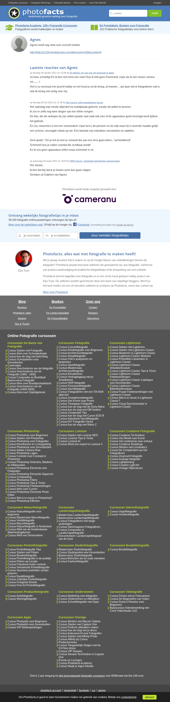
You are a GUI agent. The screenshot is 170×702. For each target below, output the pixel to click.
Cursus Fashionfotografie (73, 561)
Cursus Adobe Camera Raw (24, 450)
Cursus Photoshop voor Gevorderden (29, 447)
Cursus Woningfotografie (22, 598)
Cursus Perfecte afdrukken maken (78, 627)
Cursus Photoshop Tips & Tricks (26, 483)
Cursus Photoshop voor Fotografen (28, 441)
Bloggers (93, 312)
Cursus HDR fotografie (72, 382)
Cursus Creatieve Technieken (127, 435)
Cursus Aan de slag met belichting (27, 356)
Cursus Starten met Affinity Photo (78, 636)
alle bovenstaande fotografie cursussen (82, 675)
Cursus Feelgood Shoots (22, 582)
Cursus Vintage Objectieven (126, 468)
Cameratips (14, 365)
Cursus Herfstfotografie (21, 520)
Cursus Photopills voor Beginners (27, 621)
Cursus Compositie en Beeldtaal (26, 377)
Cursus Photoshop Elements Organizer (30, 474)
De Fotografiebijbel (57, 318)
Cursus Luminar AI (69, 441)
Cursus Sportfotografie (72, 365)
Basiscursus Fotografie (21, 380)
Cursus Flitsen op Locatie (22, 561)
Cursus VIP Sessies (70, 651)
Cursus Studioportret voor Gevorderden (82, 552)
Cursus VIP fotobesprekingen (24, 627)
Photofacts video (22, 312)
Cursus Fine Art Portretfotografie (26, 585)
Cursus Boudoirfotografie (22, 555)
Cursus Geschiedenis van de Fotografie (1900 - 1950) (24, 373)
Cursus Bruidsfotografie (123, 549)
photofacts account (51, 690)
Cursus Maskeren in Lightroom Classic (132, 353)
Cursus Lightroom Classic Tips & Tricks (133, 370)
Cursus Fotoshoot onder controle (26, 564)
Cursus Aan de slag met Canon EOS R (81, 415)
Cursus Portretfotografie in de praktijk (29, 558)
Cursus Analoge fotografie (125, 459)
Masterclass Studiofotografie (75, 549)
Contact (93, 307)
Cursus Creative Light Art (124, 465)
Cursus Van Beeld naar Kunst (127, 438)
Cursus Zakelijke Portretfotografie (27, 579)
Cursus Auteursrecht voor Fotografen (80, 633)
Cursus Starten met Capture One (78, 624)
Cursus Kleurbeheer (70, 373)
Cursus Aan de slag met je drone (78, 630)
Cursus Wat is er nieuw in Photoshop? (29, 497)
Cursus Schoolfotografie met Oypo (79, 601)
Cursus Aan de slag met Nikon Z (78, 424)
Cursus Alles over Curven (22, 489)
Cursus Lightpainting (122, 462)
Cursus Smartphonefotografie (76, 397)
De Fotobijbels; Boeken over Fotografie (124, 25)
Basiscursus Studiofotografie (75, 555)
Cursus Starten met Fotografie (25, 350)
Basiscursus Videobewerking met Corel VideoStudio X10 (129, 609)
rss (93, 690)
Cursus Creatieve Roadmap (126, 444)
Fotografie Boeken (62, 3)
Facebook (83, 224)
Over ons (93, 301)
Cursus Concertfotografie (73, 347)
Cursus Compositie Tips (73, 412)
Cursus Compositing (19, 477)
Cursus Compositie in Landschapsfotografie (71, 531)
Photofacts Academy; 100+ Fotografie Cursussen (46, 25)
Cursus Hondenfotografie (124, 514)
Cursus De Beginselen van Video (129, 598)
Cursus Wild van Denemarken (25, 535)
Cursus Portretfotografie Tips (24, 549)
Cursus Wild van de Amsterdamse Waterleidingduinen (27, 531)
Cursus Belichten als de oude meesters (82, 558)
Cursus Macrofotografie (21, 523)
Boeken (22, 318)
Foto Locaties (80, 3)
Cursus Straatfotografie (72, 356)
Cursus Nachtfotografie (72, 388)
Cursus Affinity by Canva (73, 639)
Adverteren (93, 318)
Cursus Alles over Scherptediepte (27, 353)
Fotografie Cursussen (18, 3)
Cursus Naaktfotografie (21, 576)
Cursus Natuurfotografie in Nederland (29, 526)
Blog (22, 301)
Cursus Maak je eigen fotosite (76, 666)
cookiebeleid (128, 697)
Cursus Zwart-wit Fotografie (126, 456)
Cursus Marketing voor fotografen (78, 595)
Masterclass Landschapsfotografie (79, 515)
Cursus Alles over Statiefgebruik (26, 392)
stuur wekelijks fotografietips (110, 235)
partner (102, 690)
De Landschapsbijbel (57, 312)
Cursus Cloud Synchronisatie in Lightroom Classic (128, 405)
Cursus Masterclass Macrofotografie (28, 517)
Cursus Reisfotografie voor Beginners (81, 350)
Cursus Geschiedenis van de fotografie (30, 368)
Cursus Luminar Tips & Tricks (76, 438)
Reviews (22, 307)
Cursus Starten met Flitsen (23, 552)
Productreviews (68, 642)
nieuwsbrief (70, 690)
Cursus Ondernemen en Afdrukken (79, 598)
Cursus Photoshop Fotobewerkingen (29, 486)
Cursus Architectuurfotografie (76, 353)
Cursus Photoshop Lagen (22, 453)
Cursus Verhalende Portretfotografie (28, 567)
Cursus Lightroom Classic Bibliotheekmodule (125, 387)
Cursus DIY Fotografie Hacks (76, 421)
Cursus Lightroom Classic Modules (130, 356)
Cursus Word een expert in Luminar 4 (80, 444)
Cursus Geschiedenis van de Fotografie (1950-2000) (24, 388)
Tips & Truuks (22, 323)
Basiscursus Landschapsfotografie (79, 518)
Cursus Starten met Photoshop (25, 438)
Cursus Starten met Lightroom (127, 347)
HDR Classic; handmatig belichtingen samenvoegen (95, 161)
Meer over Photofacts (55, 292)
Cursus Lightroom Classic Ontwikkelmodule (125, 366)
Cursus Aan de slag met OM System (80, 409)
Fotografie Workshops (41, 3)
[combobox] (128, 13)
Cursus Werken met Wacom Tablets (79, 621)
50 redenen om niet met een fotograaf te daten (92, 73)
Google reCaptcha (124, 225)
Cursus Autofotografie (20, 595)
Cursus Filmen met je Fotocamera (130, 595)
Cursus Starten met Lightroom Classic (132, 350)
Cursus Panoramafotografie (75, 385)
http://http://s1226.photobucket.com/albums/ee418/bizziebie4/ (65, 52)
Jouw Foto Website (97, 3)
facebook (84, 690)
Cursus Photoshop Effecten (23, 500)
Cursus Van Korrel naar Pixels (76, 400)
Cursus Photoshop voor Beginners (27, 435)
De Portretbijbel (57, 307)
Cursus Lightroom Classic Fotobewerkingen (125, 375)
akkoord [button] (149, 697)
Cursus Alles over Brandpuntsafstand (29, 383)
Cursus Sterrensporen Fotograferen (79, 526)
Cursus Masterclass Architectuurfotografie (71, 369)
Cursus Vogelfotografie (123, 511)
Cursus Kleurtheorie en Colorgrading (29, 444)
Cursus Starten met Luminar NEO (78, 435)
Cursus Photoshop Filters (22, 480)
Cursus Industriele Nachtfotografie (79, 418)
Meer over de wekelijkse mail (25, 224)
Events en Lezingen (70, 660)
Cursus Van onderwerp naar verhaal (131, 441)
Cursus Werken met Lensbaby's (128, 447)
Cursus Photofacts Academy (75, 663)
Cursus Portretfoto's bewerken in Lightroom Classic (129, 360)
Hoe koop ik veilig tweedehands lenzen (84, 102)
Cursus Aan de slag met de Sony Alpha (82, 406)
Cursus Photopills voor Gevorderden (28, 624)
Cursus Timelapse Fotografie (76, 403)
